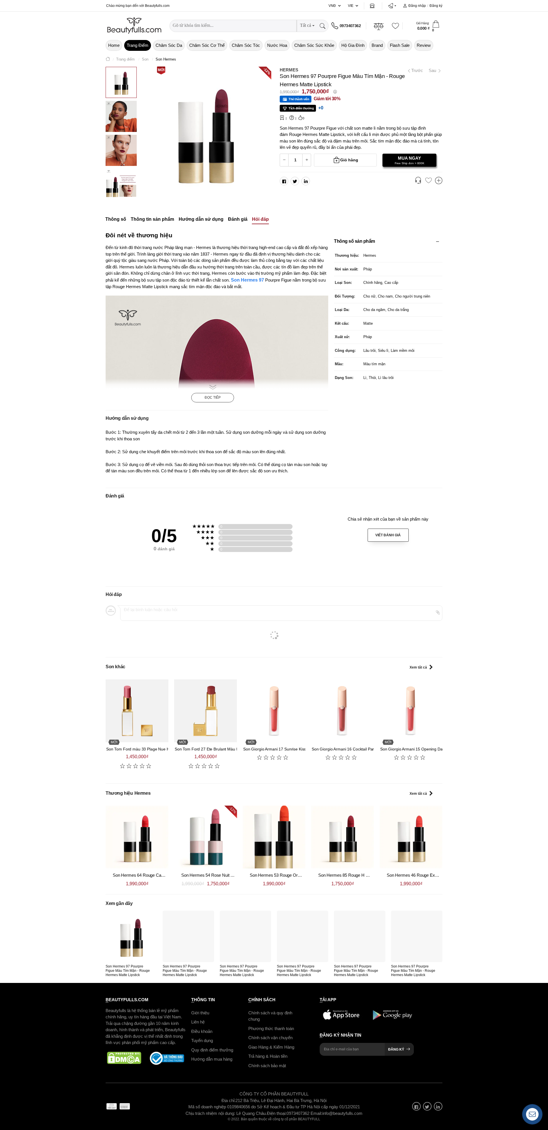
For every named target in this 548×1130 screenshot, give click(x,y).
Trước (415, 70)
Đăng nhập (417, 6)
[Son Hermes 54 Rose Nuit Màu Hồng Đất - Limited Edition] (205, 837)
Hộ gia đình (352, 45)
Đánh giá (237, 219)
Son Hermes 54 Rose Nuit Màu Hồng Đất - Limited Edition (234, 875)
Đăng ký (436, 6)
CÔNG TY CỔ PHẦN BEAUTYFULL (274, 1093)
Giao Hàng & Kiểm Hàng (271, 1047)
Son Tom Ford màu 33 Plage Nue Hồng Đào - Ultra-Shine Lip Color (165, 749)
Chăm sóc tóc (246, 45)
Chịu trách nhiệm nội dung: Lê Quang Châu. (226, 1113)
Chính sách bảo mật (267, 1065)
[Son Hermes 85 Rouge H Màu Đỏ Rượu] (342, 837)
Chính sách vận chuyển (270, 1037)
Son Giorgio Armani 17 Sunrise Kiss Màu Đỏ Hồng (287, 749)
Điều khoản (201, 1031)
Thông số (115, 219)
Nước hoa (277, 45)
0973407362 (350, 26)
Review (424, 45)
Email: (316, 1113)
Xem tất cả (418, 667)
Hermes (289, 69)
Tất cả (305, 25)
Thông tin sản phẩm (152, 219)
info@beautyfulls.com (342, 1113)
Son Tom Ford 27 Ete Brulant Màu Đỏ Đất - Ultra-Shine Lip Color (232, 749)
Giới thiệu (200, 1012)
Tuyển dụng (202, 1040)
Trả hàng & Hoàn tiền (267, 1056)
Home (114, 45)
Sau (433, 70)
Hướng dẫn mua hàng (211, 1059)
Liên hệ (198, 1021)
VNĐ (332, 6)
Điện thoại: (277, 1113)
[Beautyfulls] (108, 59)
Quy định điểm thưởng (212, 1049)
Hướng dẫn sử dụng (201, 219)
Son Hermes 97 (247, 280)
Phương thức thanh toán (271, 1028)
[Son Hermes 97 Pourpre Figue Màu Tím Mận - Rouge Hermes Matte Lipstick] (131, 936)
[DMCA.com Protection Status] (124, 1058)
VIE (350, 6)
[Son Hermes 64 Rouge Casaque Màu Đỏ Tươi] (137, 837)
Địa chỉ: (228, 1100)
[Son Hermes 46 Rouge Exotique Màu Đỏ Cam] (411, 837)
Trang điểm (137, 45)
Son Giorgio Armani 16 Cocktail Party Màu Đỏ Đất (355, 749)
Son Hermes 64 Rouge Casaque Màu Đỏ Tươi (155, 875)
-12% (267, 71)
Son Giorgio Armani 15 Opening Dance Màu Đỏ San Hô (429, 749)
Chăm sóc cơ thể (207, 45)
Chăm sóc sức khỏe (314, 45)
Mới (161, 70)
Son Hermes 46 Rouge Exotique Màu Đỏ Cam (429, 875)
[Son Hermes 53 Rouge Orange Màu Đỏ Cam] (274, 837)
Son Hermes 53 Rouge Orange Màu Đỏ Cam (291, 875)
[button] (392, 5)
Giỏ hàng (349, 160)
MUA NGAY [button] (409, 160)
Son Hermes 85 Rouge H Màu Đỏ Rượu (355, 875)
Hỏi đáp (260, 219)
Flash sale (400, 45)
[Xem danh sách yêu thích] (428, 180)
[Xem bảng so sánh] (438, 181)
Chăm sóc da (169, 45)
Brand (377, 45)
